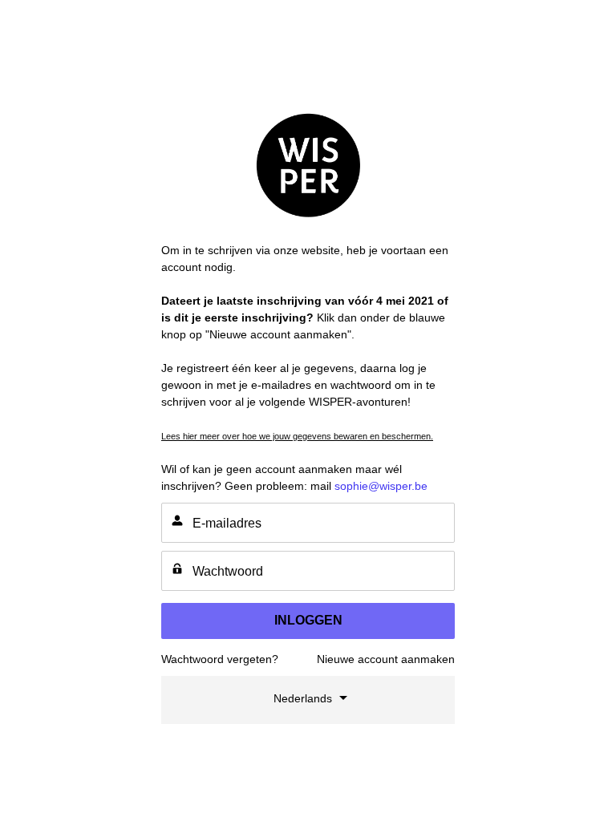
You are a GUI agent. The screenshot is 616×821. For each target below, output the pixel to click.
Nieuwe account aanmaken (386, 659)
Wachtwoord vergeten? (219, 659)
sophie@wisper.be (381, 485)
